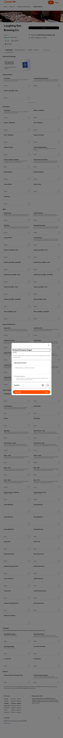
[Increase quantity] (48, 385)
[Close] (48, 345)
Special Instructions (20, 363)
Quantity (17, 385)
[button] (31, 392)
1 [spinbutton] (45, 385)
